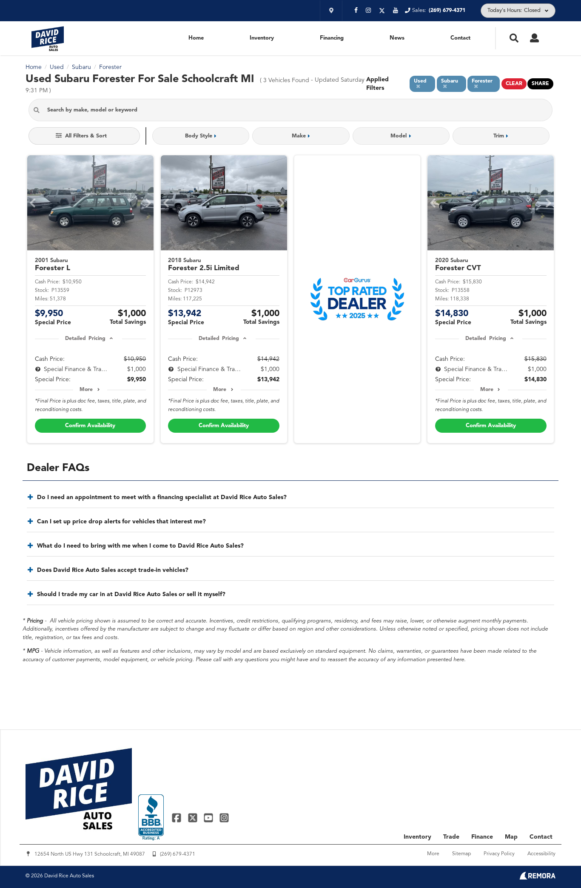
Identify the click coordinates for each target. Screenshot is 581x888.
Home (196, 38)
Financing (332, 38)
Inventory (262, 38)
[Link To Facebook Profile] (177, 817)
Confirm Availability (90, 425)
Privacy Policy (499, 854)
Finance (482, 837)
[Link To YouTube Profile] (209, 817)
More (86, 389)
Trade (451, 837)
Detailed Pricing (85, 338)
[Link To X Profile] (193, 817)
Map (511, 837)
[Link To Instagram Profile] (224, 817)
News (397, 38)
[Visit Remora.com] (537, 878)
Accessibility (541, 854)
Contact (460, 38)
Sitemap (461, 854)
